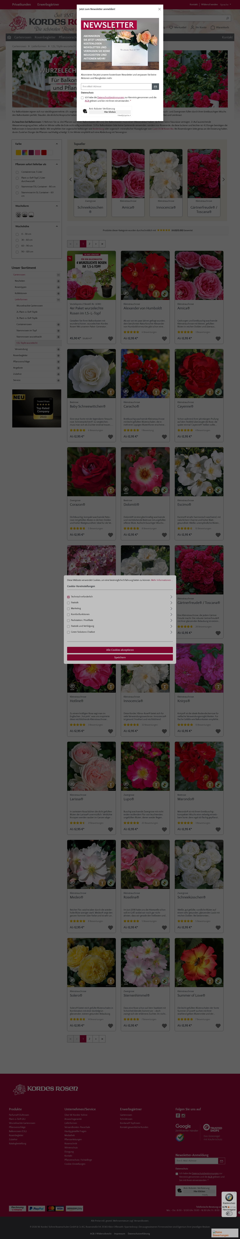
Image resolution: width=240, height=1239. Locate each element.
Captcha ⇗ (124, 115)
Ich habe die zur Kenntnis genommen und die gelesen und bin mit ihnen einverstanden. (120, 99)
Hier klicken (110, 112)
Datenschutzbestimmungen (110, 97)
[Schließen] (159, 9)
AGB (87, 101)
